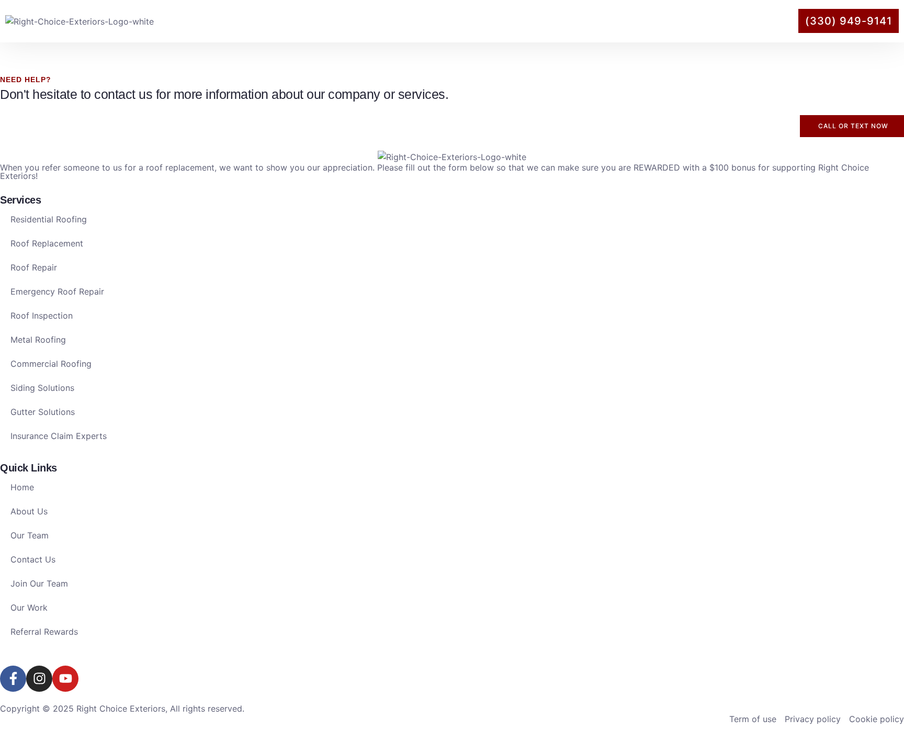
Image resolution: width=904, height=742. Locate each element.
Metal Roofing (38, 339)
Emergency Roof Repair (57, 291)
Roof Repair (33, 267)
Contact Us (746, 21)
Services (603, 21)
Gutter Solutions (42, 412)
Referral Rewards (44, 631)
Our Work (679, 21)
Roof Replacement (46, 243)
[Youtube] (65, 679)
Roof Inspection (41, 315)
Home (474, 21)
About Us (527, 21)
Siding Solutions (42, 388)
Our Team (29, 535)
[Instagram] (39, 679)
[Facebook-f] (13, 679)
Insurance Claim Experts (58, 436)
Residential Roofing (48, 219)
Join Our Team (39, 583)
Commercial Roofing (51, 363)
